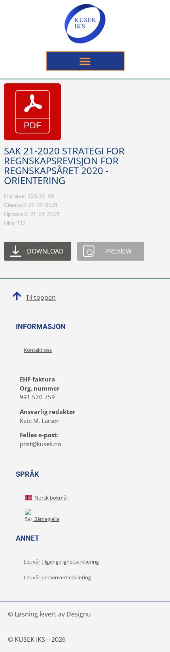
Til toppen (41, 297)
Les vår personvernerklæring (57, 577)
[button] (85, 61)
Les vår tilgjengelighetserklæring (61, 561)
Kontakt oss (38, 349)
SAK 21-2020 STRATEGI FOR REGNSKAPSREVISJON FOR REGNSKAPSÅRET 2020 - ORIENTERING (64, 165)
